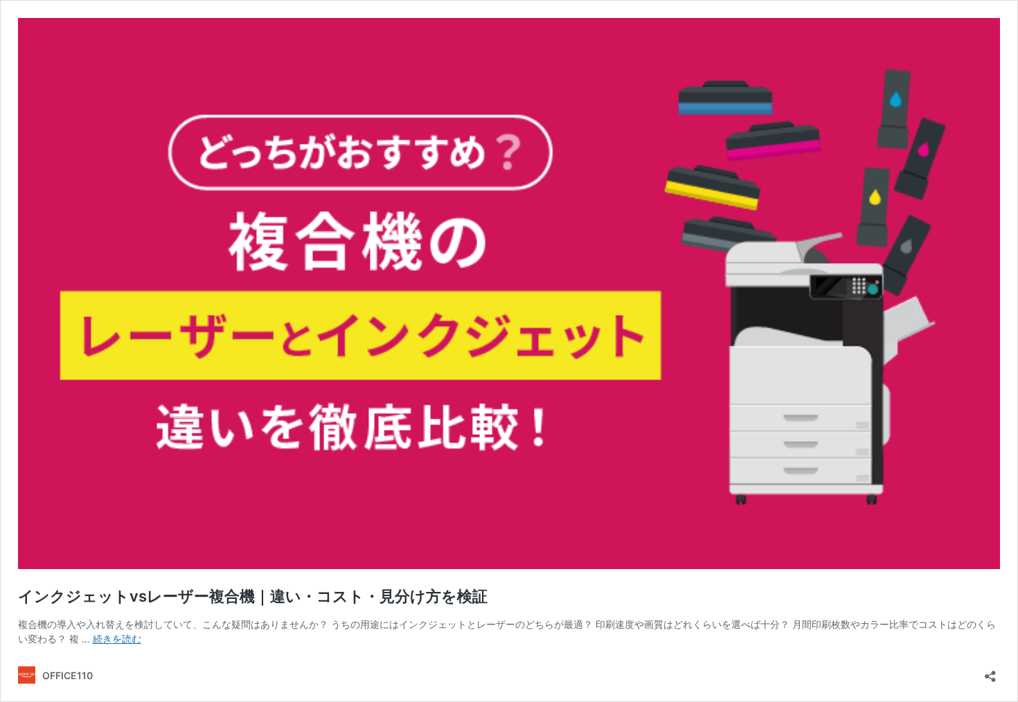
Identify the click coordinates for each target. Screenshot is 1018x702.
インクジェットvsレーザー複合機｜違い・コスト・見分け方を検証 (253, 596)
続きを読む (117, 639)
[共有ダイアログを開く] (990, 672)
